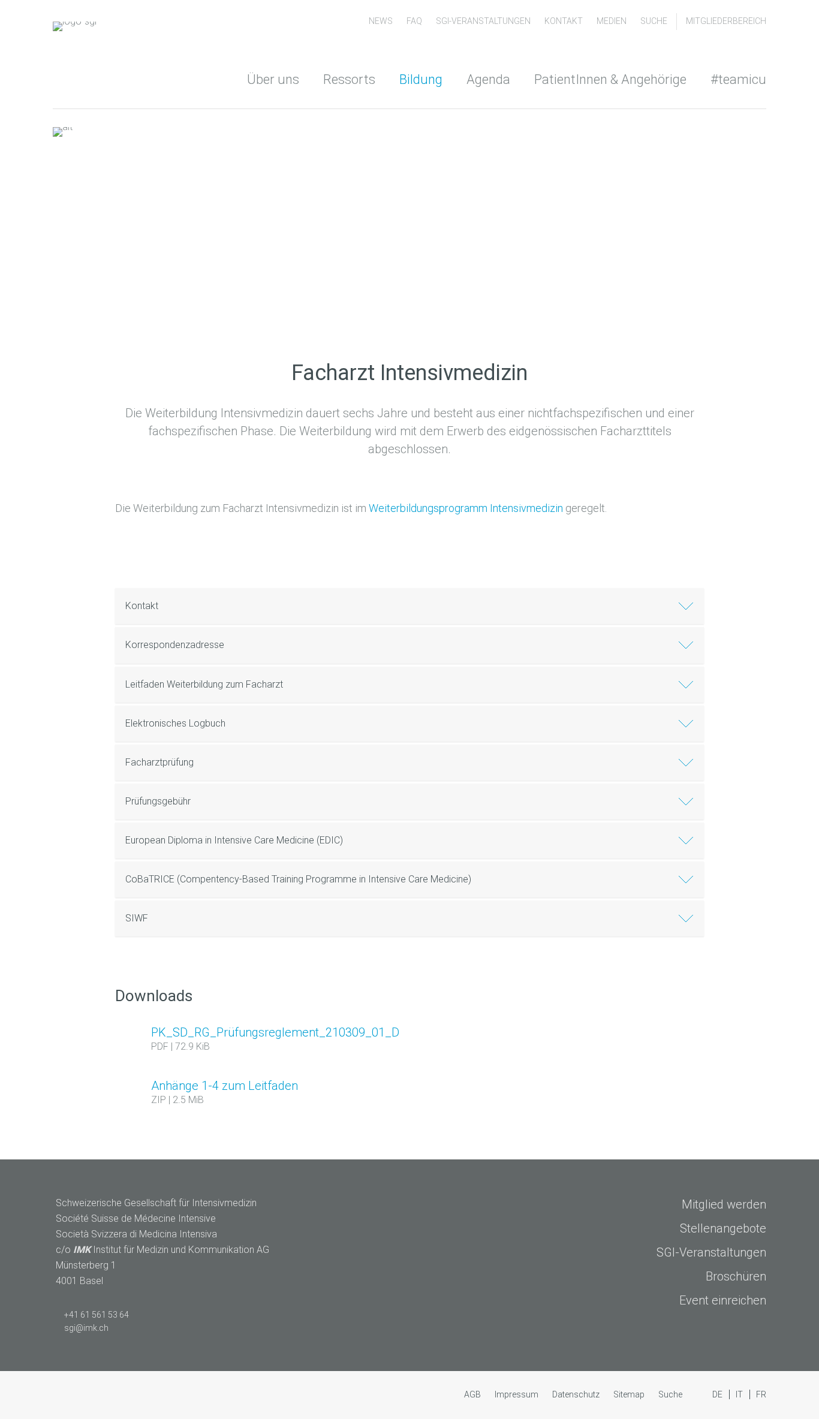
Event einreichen (722, 1300)
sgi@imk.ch (86, 1328)
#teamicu (738, 79)
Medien (612, 21)
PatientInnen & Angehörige (610, 79)
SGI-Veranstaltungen (484, 21)
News (382, 21)
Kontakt (564, 21)
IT (740, 1394)
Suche (653, 21)
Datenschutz (576, 1394)
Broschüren (736, 1276)
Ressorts (349, 79)
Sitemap (629, 1394)
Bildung (420, 79)
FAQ (415, 21)
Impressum (517, 1394)
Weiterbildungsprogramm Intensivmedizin (466, 508)
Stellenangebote (723, 1228)
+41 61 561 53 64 (96, 1314)
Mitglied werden (724, 1204)
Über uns (273, 79)
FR (761, 1394)
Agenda (488, 79)
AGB (473, 1394)
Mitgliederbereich (726, 21)
